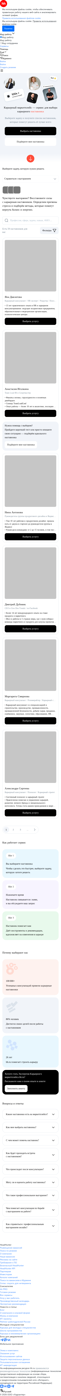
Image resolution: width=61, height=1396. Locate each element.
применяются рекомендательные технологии (24, 1369)
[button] (3, 61)
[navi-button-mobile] (2, 71)
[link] (4, 55)
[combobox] (5, 1391)
